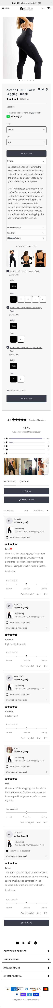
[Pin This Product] (47, 89)
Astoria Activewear (33, 999)
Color (8, 124)
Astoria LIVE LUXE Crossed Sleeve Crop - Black (26, 309)
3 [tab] (25, 80)
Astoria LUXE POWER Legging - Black (29, 531)
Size (8, 136)
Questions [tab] (25, 483)
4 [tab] (28, 80)
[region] (26, 466)
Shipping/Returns (14, 238)
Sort (26, 510)
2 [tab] (22, 80)
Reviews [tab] (10, 483)
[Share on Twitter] (43, 89)
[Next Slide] (46, 466)
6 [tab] (33, 80)
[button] (18, 99)
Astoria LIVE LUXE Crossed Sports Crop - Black (26, 349)
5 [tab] (30, 80)
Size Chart (11, 233)
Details (10, 161)
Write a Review (31, 500)
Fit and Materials (14, 227)
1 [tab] (19, 80)
